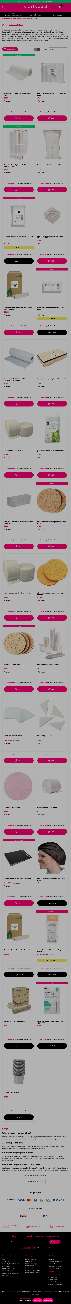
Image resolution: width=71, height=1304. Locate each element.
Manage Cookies (25, 1300)
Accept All (48, 1300)
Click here (48, 1292)
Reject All (37, 1300)
